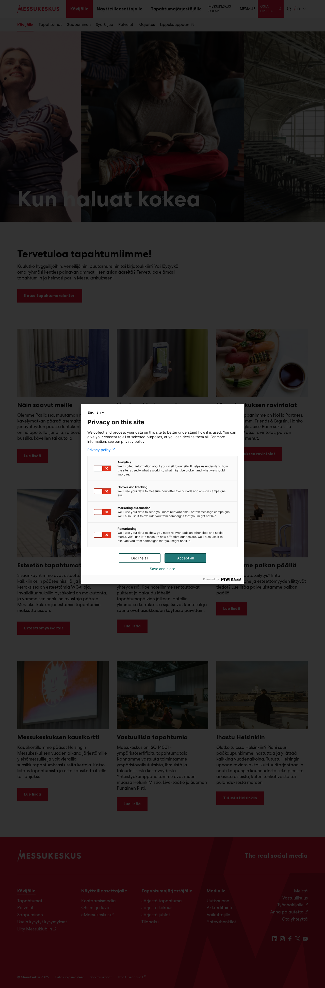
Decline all (139, 558)
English (94, 412)
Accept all (185, 558)
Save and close (162, 569)
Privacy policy (99, 450)
